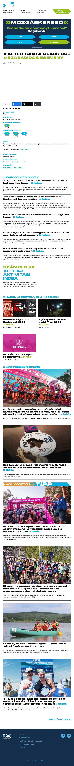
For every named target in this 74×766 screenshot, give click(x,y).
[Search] (69, 7)
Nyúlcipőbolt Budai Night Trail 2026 (52, 320)
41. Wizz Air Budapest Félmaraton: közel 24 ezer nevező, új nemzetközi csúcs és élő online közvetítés (34, 529)
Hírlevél (21, 748)
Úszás (62, 704)
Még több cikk (59, 719)
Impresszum (24, 738)
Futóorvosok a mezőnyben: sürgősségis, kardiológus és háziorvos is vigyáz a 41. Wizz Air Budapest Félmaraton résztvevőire (36, 412)
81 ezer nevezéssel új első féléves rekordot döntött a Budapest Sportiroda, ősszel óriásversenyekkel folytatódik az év (35, 588)
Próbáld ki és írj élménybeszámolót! (14, 162)
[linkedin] (69, 736)
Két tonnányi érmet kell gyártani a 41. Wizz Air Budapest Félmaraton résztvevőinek (34, 466)
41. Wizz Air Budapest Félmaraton (19, 355)
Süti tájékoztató (26, 744)
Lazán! (24, 135)
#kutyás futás (7, 167)
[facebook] (63, 736)
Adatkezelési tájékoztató (30, 741)
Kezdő (7, 135)
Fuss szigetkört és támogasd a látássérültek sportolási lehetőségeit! (36, 233)
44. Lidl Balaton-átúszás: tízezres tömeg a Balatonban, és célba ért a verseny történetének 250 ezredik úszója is (34, 701)
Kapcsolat (23, 734)
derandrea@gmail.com (10, 159)
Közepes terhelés (15, 136)
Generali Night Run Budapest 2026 (16, 320)
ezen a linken (25, 149)
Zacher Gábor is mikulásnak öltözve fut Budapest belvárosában (32, 197)
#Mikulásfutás (18, 167)
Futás (7, 127)
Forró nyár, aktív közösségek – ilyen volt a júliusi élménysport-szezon (34, 645)
